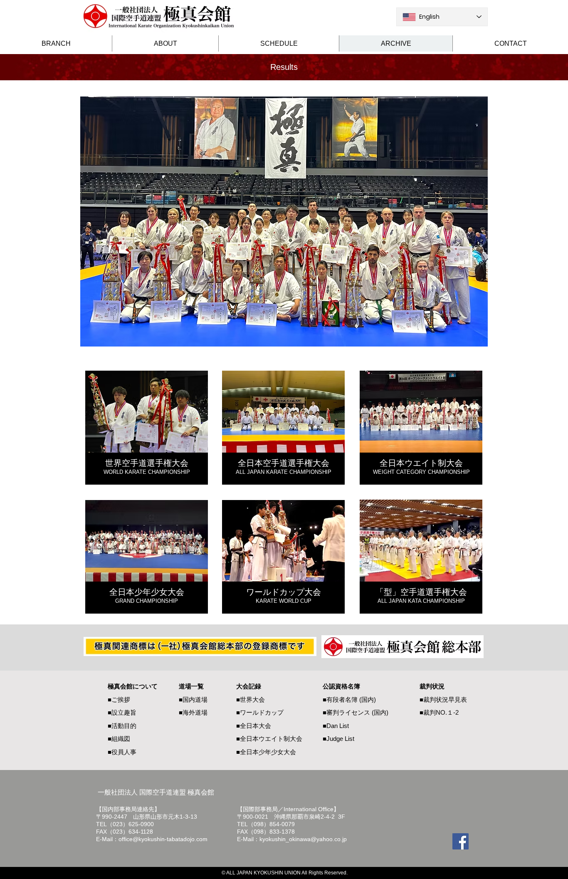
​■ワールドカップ (260, 712)
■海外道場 (193, 712)
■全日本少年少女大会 (266, 751)
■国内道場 (193, 699)
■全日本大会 (253, 725)
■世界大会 (250, 699)
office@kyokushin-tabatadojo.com (163, 839)
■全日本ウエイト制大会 (269, 738)
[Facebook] (460, 841)
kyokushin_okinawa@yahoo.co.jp (303, 839)
